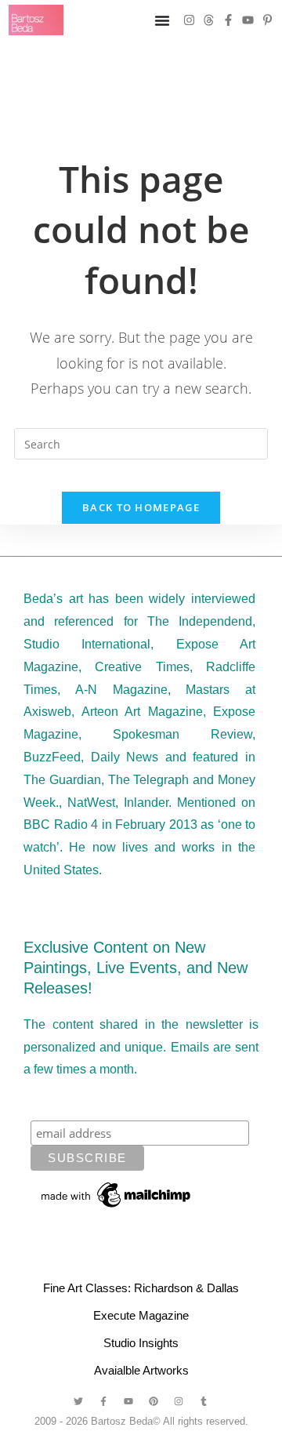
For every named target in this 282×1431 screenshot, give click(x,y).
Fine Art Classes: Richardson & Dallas (141, 1288)
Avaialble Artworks (141, 1370)
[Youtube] (248, 20)
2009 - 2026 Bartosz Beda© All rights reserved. (141, 1421)
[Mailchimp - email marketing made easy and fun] (117, 1194)
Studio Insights (141, 1342)
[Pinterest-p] (267, 20)
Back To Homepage (141, 507)
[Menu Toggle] (162, 20)
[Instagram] (189, 20)
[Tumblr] (203, 1401)
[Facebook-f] (228, 20)
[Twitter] (78, 1401)
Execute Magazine (141, 1315)
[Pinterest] (153, 1401)
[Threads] (209, 20)
